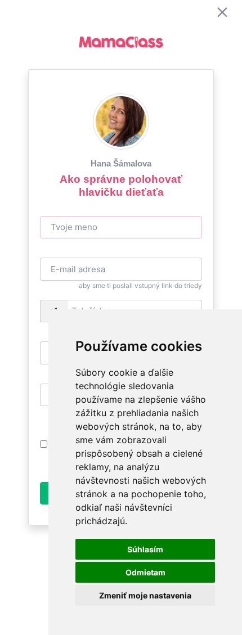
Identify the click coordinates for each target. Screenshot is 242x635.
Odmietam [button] (145, 572)
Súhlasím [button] (145, 549)
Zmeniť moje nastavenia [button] (145, 595)
